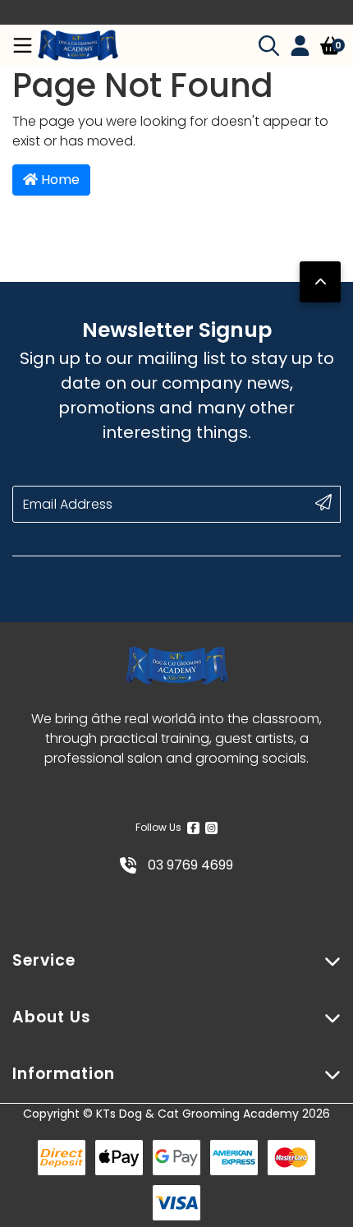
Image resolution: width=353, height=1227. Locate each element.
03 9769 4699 (188, 865)
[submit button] (323, 502)
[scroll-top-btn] (320, 281)
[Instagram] (211, 827)
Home (59, 179)
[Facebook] (193, 827)
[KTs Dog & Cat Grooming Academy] (78, 45)
